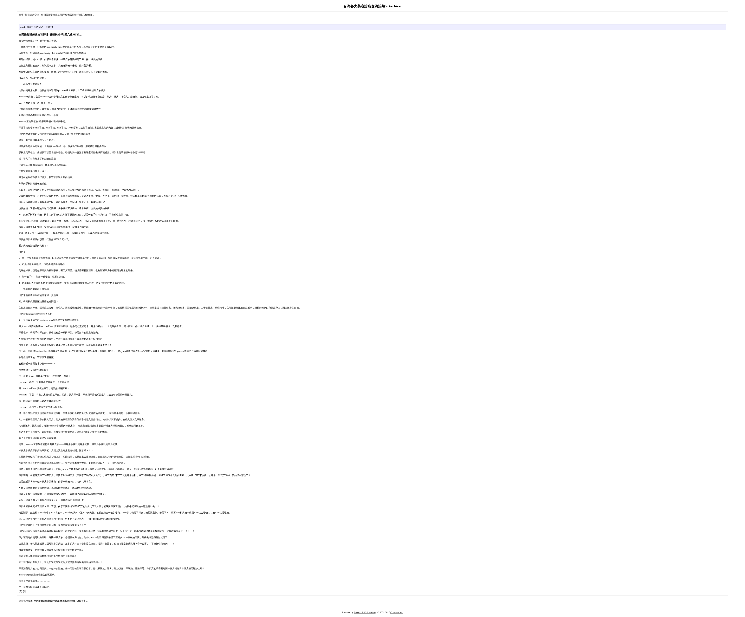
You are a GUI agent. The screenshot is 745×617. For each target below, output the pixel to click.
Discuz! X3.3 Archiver (365, 612)
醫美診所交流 (32, 14)
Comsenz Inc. (396, 612)
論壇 (21, 14)
